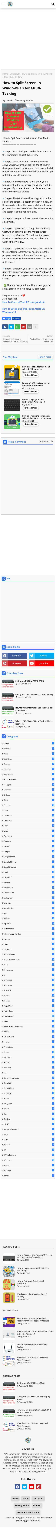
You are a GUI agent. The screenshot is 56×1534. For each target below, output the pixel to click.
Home (5, 73)
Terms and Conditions (28, 1512)
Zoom (29, 1175)
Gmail (29, 846)
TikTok (29, 1108)
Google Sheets (29, 861)
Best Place (29, 774)
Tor (29, 1114)
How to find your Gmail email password (30, 1282)
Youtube (29, 1170)
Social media (29, 1088)
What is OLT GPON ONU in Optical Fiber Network (33, 722)
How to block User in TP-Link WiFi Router (32, 1345)
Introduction (29, 908)
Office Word (29, 1036)
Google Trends (29, 867)
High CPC (29, 877)
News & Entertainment (29, 1026)
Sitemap (37, 1505)
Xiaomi (29, 1165)
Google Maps (29, 856)
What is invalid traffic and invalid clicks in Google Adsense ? (35, 1332)
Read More (32, 375)
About (25, 1498)
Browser (29, 789)
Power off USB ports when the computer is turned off (36, 384)
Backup (29, 764)
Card (29, 800)
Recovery (29, 1057)
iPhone (29, 918)
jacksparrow (29, 928)
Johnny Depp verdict (29, 933)
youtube (44, 663)
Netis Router (29, 1011)
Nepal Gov (29, 1005)
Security (29, 1067)
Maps (29, 964)
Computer (29, 815)
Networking (29, 1016)
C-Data (29, 795)
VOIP (29, 1139)
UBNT (29, 1124)
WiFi (29, 1150)
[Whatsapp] (17, 326)
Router (29, 1062)
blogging (29, 784)
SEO (29, 1072)
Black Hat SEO (29, 779)
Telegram (29, 1103)
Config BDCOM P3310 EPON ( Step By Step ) (34, 694)
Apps (29, 753)
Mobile (29, 995)
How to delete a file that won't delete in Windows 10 (36, 368)
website (29, 1144)
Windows (14, 73)
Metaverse (29, 969)
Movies (29, 1000)
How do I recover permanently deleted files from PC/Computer (36, 417)
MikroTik (29, 990)
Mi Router (29, 980)
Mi (29, 975)
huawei (29, 882)
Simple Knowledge (29, 1078)
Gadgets (29, 841)
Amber (29, 743)
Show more (45, 356)
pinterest (16, 663)
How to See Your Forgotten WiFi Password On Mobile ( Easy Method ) (33, 1319)
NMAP (29, 1031)
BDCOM (29, 769)
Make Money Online (29, 959)
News (29, 1021)
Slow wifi (29, 1083)
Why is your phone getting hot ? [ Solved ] (32, 1295)
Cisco (29, 810)
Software (29, 1093)
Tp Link (29, 1119)
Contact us (38, 1498)
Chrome (29, 805)
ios (29, 913)
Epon (29, 825)
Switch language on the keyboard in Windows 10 (33, 400)
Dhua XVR (29, 820)
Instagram (29, 897)
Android (29, 748)
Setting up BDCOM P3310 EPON (29, 681)
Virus (29, 1134)
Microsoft (29, 985)
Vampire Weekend (29, 1129)
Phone (29, 1041)
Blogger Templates (25, 1517)
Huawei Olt (29, 887)
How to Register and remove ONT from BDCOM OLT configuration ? (34, 1256)
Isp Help (29, 923)
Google (29, 851)
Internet (29, 903)
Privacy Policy (22, 1505)
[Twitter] (11, 326)
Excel (29, 831)
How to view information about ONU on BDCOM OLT (33, 709)
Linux (29, 944)
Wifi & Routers (29, 1155)
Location (29, 949)
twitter (43, 655)
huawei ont (29, 892)
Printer (29, 1052)
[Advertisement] (28, 39)
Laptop (29, 939)
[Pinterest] (23, 326)
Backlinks (29, 759)
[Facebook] (5, 326)
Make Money (29, 954)
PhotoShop (29, 1047)
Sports (29, 1098)
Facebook (29, 836)
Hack (29, 872)
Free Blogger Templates (28, 1520)
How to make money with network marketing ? (33, 1269)
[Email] (29, 326)
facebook (16, 655)
